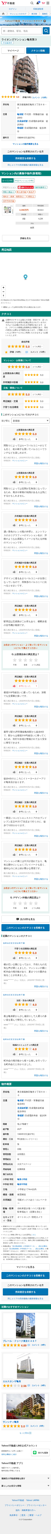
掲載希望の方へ (29, 1510)
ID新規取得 (38, 8)
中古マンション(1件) (24, 180)
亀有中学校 (22, 1184)
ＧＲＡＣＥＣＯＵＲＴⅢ (14, 943)
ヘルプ (39, 1515)
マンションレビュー (19, 460)
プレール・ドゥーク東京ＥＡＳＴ (20, 1340)
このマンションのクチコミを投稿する (25, 927)
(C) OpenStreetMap (17, 300)
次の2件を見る (27, 919)
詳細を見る (25, 238)
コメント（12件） (40, 97)
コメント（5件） (37, 1425)
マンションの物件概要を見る (25, 143)
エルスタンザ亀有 (12, 1381)
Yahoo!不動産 (18, 1500)
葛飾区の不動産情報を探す (13, 1478)
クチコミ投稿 (38, 50)
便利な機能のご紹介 (9, 1454)
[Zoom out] (3, 292)
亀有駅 (20, 114)
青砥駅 (20, 127)
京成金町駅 (22, 121)
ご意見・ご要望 (26, 1515)
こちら (33, 1234)
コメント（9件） (39, 1344)
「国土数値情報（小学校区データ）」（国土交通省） (29, 1246)
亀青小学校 (22, 1179)
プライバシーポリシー (15, 1505)
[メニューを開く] (48, 3)
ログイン (13, 8)
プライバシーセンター (36, 1505)
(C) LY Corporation (33, 300)
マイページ (13, 50)
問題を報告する (41, 463)
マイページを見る (25, 1267)
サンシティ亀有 (11, 1421)
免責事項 (13, 1515)
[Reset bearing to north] (3, 296)
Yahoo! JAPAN (32, 1500)
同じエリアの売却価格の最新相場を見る (25, 164)
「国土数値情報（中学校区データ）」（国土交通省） (26, 1248)
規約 (18, 1510)
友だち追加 (43, 1452)
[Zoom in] (3, 287)
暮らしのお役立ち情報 (11, 1485)
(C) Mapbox (5, 300)
